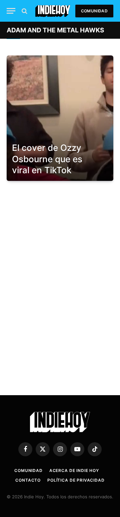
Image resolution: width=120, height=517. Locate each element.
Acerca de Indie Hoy (74, 470)
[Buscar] (23, 10)
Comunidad (94, 10)
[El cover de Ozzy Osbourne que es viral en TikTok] (60, 118)
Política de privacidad (75, 480)
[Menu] (11, 10)
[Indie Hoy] (52, 11)
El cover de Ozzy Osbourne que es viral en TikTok (47, 159)
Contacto (28, 480)
